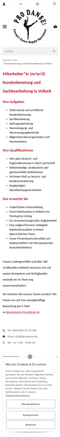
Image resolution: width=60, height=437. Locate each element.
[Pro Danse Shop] (30, 27)
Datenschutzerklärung (18, 395)
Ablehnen (30, 424)
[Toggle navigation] (5, 27)
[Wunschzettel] (54, 4)
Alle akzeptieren (31, 404)
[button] (21, 4)
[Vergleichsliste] (37, 4)
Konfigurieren (30, 415)
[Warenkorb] (55, 26)
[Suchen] (55, 51)
